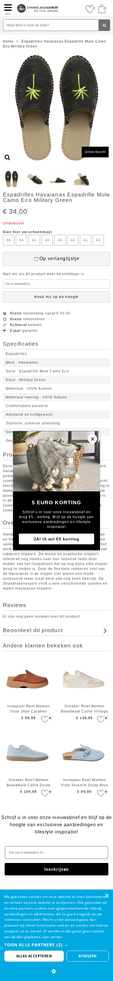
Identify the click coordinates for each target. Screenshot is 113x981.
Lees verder (52, 936)
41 (85, 240)
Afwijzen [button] (87, 956)
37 (34, 240)
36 (21, 240)
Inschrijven (56, 869)
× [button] (106, 896)
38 (47, 240)
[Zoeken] (104, 25)
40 (72, 240)
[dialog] (56, 935)
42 (98, 240)
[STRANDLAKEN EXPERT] (38, 2)
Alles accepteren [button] (34, 956)
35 (8, 240)
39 (60, 240)
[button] (56, 944)
